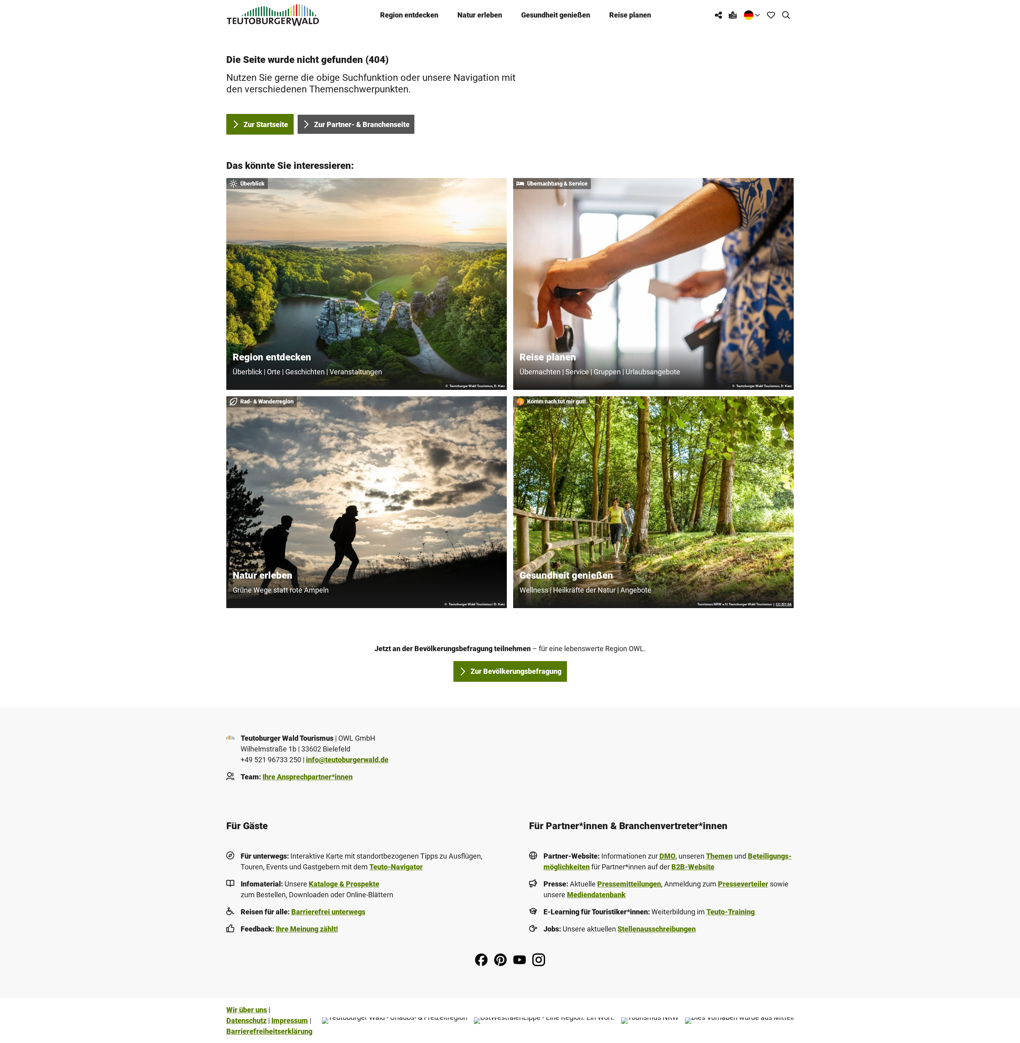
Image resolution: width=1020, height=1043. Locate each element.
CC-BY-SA (784, 604)
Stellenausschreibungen (657, 929)
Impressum (289, 1020)
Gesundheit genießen (555, 15)
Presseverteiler (743, 884)
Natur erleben (479, 15)
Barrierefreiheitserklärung (269, 1031)
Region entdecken (409, 15)
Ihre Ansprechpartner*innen (308, 777)
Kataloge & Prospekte (344, 884)
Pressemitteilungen (629, 884)
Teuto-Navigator (396, 867)
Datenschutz (246, 1020)
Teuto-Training (730, 912)
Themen (719, 856)
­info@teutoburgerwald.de (347, 759)
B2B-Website (692, 867)
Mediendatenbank (596, 894)
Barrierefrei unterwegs (328, 912)
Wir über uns (246, 1010)
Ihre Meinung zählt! (307, 929)
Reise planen (630, 15)
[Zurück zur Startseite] (273, 15)
